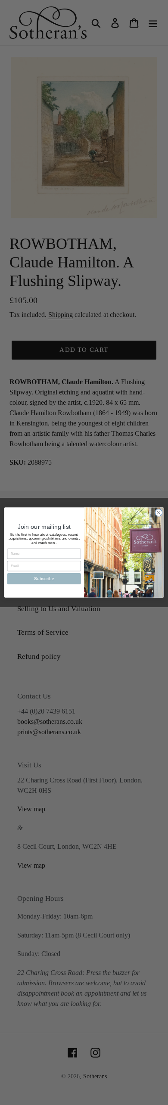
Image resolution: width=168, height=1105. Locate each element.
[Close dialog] (158, 512)
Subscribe (44, 578)
